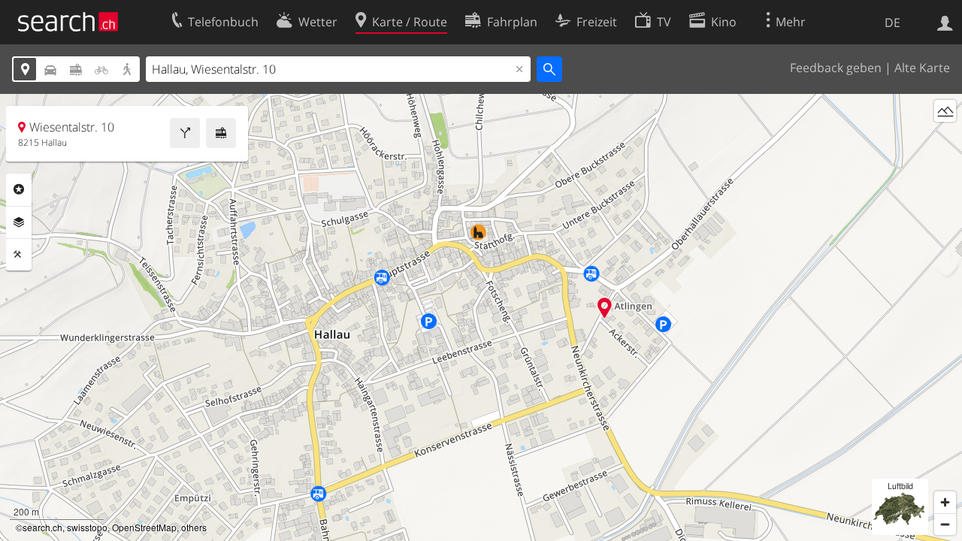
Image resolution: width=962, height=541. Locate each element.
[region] (481, 317)
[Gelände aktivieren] (945, 111)
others (194, 527)
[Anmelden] (945, 22)
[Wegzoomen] (945, 524)
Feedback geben (836, 67)
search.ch (42, 527)
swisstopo (87, 527)
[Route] (185, 133)
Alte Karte (922, 67)
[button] (604, 308)
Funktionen (19, 254)
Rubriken (19, 189)
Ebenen (19, 222)
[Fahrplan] (221, 133)
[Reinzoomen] (945, 502)
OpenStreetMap (144, 527)
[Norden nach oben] (945, 139)
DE (892, 22)
